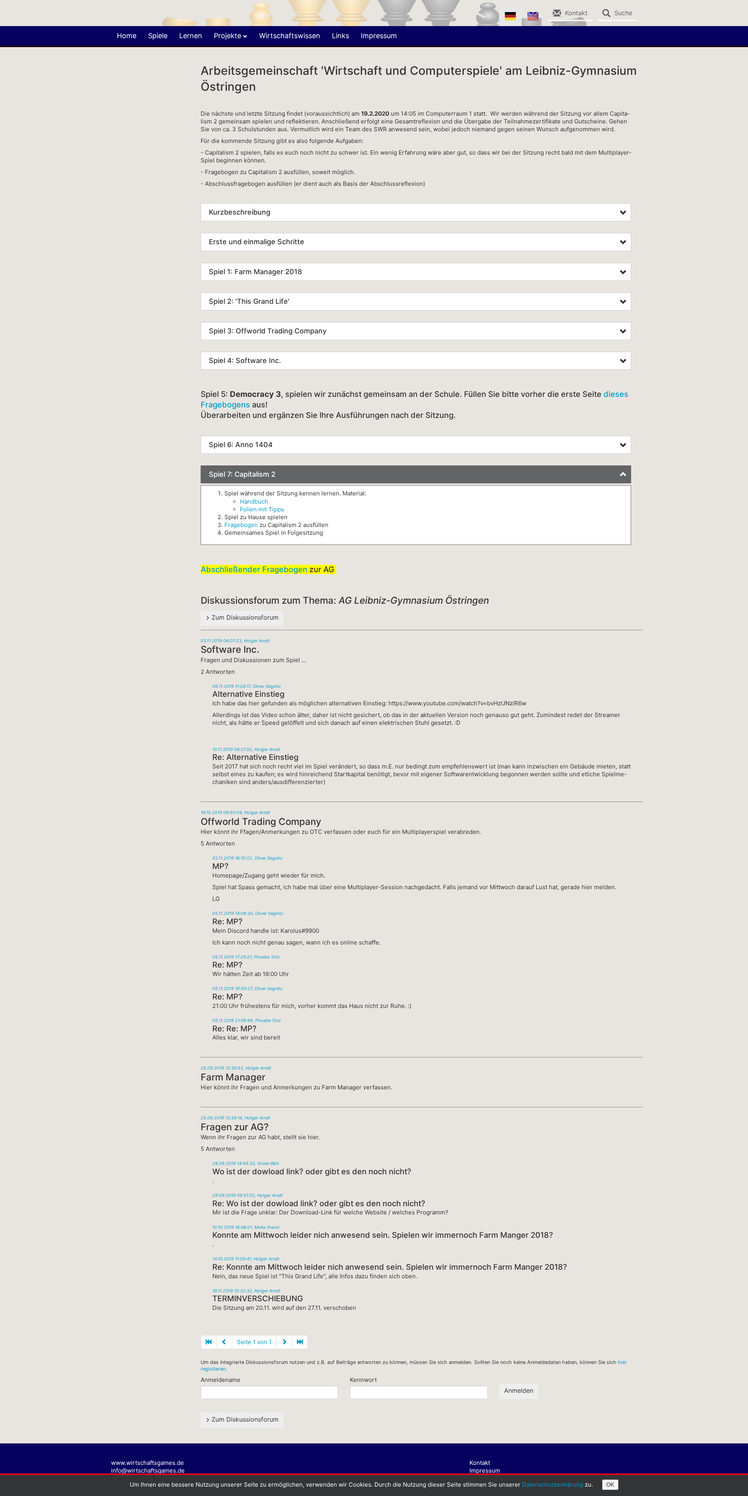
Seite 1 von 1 (254, 1342)
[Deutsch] (510, 16)
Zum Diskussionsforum (244, 617)
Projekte (228, 36)
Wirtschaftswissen (289, 36)
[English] (533, 16)
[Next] (300, 1342)
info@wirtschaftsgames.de (148, 1470)
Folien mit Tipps (262, 509)
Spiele (158, 36)
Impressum (379, 36)
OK (610, 1484)
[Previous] (209, 1342)
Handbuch (254, 501)
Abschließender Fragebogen (254, 569)
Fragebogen (241, 525)
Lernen (190, 36)
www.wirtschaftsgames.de (147, 1462)
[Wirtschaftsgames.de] (117, 10)
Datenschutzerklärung (552, 1484)
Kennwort (363, 1379)
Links (340, 36)
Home (126, 36)
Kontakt (479, 1462)
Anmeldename (220, 1379)
